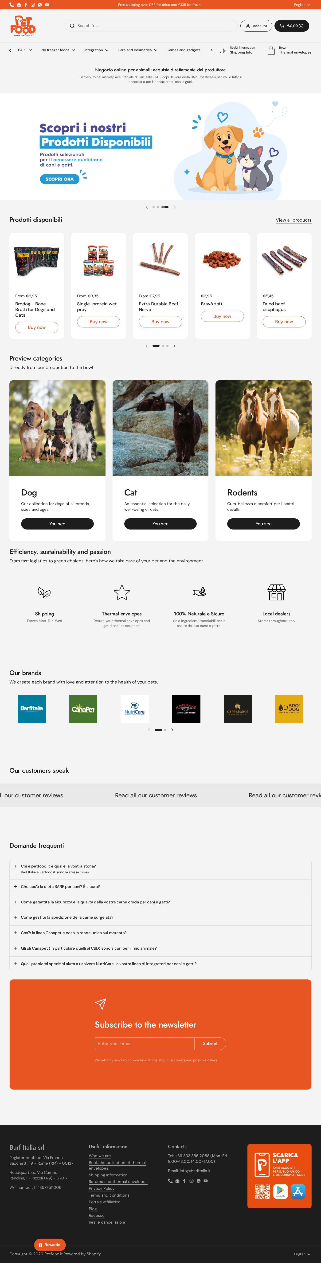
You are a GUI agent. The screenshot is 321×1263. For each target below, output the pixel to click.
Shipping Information (108, 1175)
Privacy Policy (101, 1188)
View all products (294, 220)
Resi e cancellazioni (107, 1222)
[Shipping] (44, 592)
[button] (291, 26)
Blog (93, 1208)
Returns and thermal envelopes (118, 1181)
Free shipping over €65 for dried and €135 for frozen (160, 5)
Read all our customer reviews (126, 795)
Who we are (100, 1155)
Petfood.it (53, 1253)
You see (57, 524)
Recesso (97, 1215)
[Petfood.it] (22, 26)
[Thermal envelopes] (122, 592)
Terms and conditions (109, 1195)
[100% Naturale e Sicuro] (199, 592)
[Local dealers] (276, 592)
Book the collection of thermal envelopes (117, 1165)
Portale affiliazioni (105, 1202)
